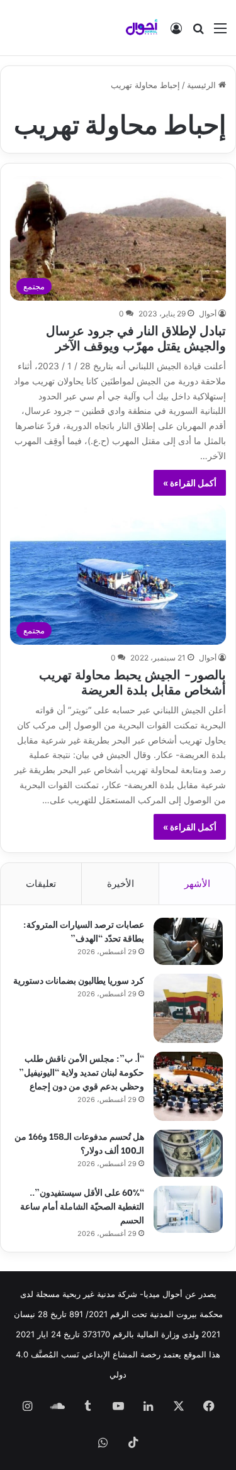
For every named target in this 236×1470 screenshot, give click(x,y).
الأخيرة (120, 883)
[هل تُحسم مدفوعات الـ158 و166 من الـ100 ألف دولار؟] (188, 1153)
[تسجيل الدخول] (176, 32)
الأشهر (197, 883)
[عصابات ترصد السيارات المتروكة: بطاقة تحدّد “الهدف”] (188, 941)
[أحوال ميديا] (141, 28)
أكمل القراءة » (189, 482)
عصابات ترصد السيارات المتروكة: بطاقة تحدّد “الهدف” (83, 930)
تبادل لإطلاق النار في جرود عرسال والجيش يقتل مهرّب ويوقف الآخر (136, 337)
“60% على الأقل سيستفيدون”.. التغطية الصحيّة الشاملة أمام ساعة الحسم (82, 1205)
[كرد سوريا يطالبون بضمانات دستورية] (188, 1008)
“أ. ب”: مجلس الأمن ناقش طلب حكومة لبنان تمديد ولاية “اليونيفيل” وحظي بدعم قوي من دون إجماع (81, 1071)
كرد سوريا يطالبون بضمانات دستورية (78, 979)
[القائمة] (220, 32)
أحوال (207, 313)
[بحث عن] (198, 32)
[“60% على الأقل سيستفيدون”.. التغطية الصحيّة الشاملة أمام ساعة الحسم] (188, 1209)
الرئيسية (202, 85)
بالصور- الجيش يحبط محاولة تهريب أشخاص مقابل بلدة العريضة (132, 681)
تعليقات (41, 883)
